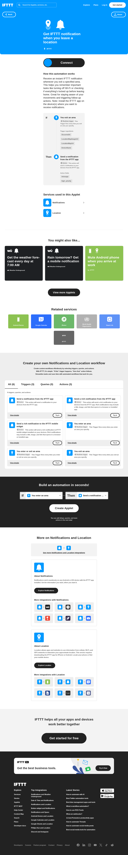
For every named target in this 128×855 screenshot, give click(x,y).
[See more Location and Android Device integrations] (43, 682)
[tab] (11, 384)
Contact (51, 845)
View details (14, 415)
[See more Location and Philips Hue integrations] (64, 693)
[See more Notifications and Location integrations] (84, 607)
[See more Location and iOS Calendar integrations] (84, 693)
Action (21, 402)
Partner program (40, 845)
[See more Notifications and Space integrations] (64, 618)
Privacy (59, 845)
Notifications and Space (40, 812)
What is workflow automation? (77, 806)
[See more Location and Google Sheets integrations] (43, 693)
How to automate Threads (76, 822)
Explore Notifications (46, 590)
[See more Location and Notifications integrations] (64, 682)
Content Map (19, 814)
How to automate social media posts (80, 826)
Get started (117, 5)
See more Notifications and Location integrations (64, 553)
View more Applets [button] (64, 292)
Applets (17, 802)
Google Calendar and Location (42, 820)
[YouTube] (95, 845)
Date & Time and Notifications (42, 800)
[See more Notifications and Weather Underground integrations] (43, 607)
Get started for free (64, 738)
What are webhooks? (74, 814)
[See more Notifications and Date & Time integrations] (64, 607)
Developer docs (20, 826)
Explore (86, 5)
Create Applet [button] (64, 508)
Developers (18, 845)
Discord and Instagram (39, 832)
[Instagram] (89, 845)
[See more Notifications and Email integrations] (84, 618)
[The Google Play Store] (107, 796)
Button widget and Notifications (43, 808)
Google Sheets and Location (42, 824)
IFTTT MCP (18, 806)
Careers (28, 845)
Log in (104, 5)
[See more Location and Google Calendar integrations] (84, 682)
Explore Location (44, 665)
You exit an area (68, 117)
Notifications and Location (41, 804)
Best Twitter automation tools (77, 798)
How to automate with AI (75, 794)
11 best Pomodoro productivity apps (80, 818)
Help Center (18, 810)
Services (17, 794)
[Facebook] (78, 845)
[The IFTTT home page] (7, 5)
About (67, 845)
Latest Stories (73, 790)
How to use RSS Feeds (75, 810)
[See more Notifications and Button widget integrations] (43, 618)
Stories (16, 798)
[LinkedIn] (84, 845)
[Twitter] (101, 845)
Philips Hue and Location (40, 828)
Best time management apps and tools (80, 802)
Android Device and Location (42, 816)
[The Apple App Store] (107, 791)
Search (16, 818)
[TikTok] (106, 845)
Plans (96, 5)
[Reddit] (112, 845)
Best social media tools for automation (80, 830)
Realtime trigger (82, 427)
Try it (57, 415)
